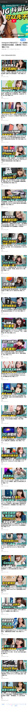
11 (11, 705)
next (16, 705)
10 (25, 704)
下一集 (23, 40)
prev (3, 704)
